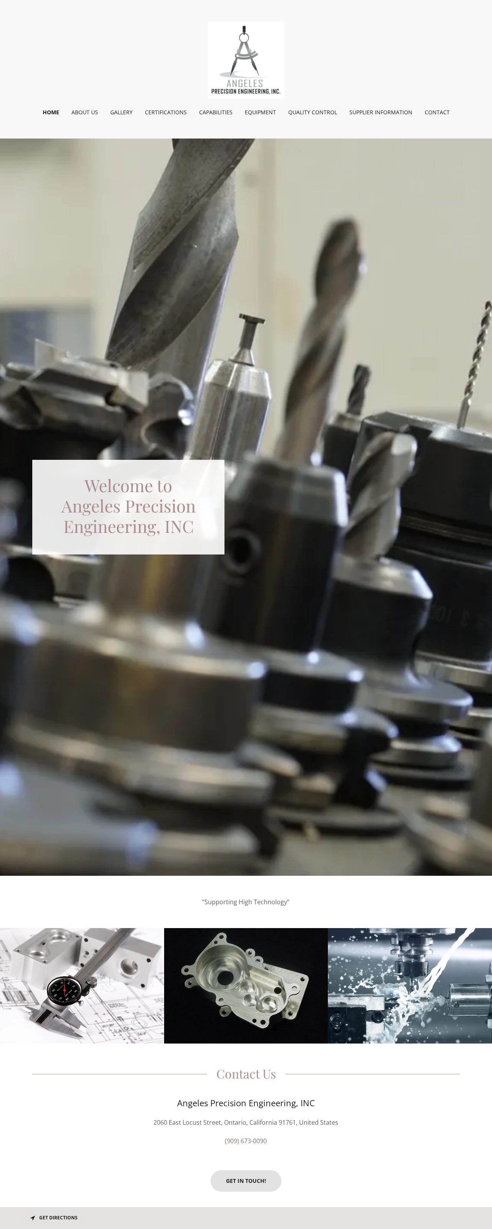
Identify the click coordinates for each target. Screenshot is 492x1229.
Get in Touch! (246, 1180)
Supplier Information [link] (380, 112)
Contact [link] (437, 112)
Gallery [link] (121, 112)
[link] (246, 59)
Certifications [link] (166, 112)
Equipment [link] (260, 112)
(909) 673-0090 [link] (246, 1141)
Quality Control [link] (312, 112)
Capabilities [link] (216, 112)
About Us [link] (84, 112)
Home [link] (51, 112)
